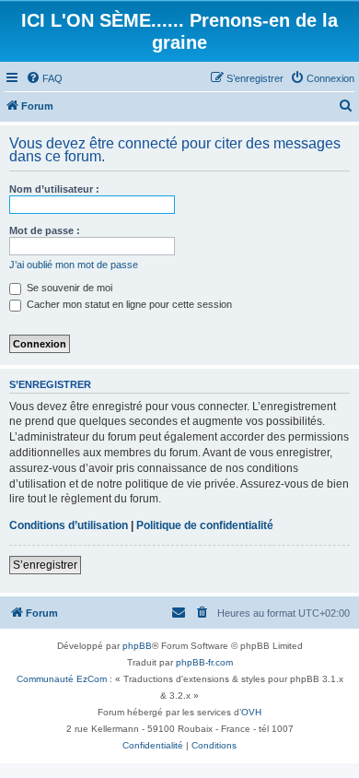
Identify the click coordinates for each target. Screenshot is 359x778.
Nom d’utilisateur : (54, 188)
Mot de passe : (44, 230)
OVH (251, 712)
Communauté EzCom (62, 679)
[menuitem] (44, 78)
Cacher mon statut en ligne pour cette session (128, 304)
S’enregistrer (45, 565)
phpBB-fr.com (204, 662)
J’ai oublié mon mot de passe (73, 264)
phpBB (137, 646)
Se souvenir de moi (68, 287)
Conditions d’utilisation (68, 525)
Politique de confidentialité (204, 525)
